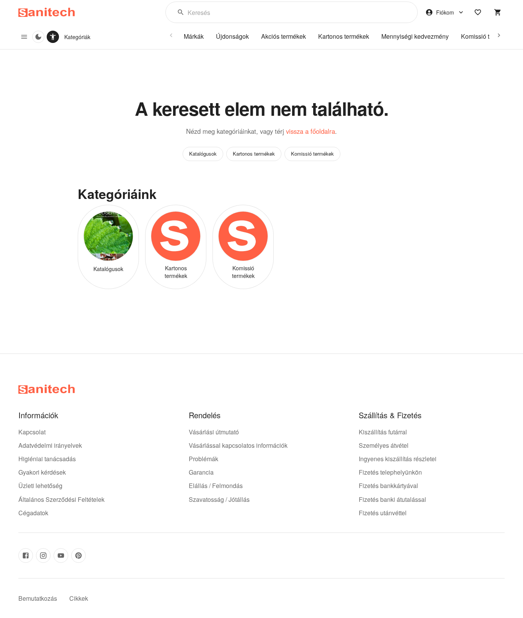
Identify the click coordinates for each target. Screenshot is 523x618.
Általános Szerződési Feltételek (61, 499)
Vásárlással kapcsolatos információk (238, 445)
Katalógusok (203, 153)
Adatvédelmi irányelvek (50, 445)
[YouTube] (61, 555)
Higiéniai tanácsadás (47, 458)
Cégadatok (33, 512)
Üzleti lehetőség (40, 485)
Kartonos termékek (254, 153)
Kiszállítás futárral (383, 431)
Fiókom (445, 12)
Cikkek (78, 598)
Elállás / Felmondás (216, 485)
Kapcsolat (32, 431)
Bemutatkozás (37, 598)
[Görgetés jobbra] (499, 35)
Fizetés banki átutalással (392, 499)
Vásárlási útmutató (214, 431)
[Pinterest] (78, 555)
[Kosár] (498, 12)
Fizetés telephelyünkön (390, 472)
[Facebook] (25, 555)
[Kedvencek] (478, 12)
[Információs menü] (24, 37)
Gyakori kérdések (42, 472)
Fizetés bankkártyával (388, 485)
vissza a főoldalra (310, 131)
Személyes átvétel (384, 445)
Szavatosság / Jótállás (219, 499)
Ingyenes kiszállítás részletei (397, 458)
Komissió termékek (312, 153)
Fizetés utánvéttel (383, 512)
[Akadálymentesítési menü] (53, 37)
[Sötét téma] (38, 37)
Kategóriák (77, 37)
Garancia (201, 472)
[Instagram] (43, 555)
